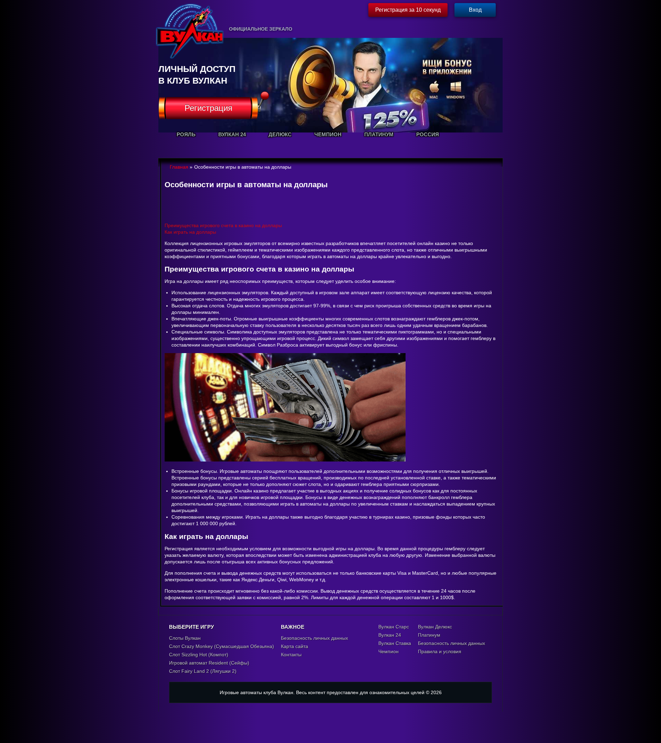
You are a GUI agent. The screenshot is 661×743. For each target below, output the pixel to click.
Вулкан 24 (389, 635)
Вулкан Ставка (394, 643)
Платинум (429, 635)
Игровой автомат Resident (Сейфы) (209, 663)
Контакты (291, 654)
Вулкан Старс (393, 626)
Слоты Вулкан (185, 638)
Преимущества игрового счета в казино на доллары (223, 225)
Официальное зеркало (260, 29)
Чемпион (388, 651)
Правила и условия (439, 651)
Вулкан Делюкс (435, 626)
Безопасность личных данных (314, 638)
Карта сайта (294, 646)
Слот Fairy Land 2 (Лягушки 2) (203, 671)
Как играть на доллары (190, 232)
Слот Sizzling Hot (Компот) (198, 654)
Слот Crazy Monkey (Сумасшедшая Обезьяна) (221, 646)
